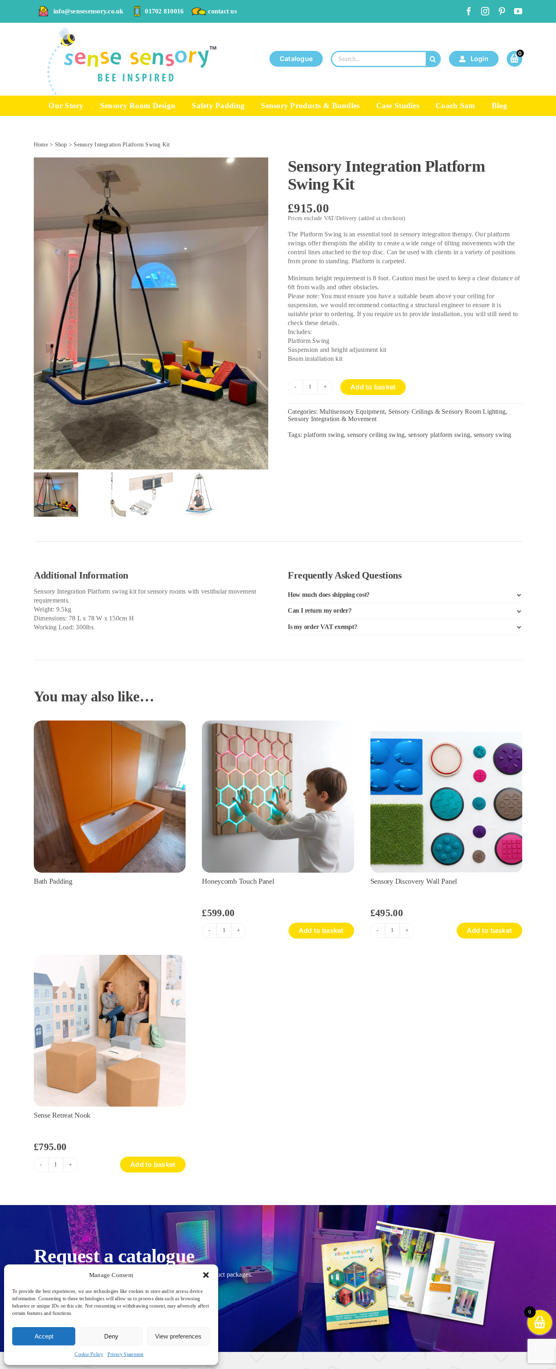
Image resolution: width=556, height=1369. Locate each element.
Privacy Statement (125, 1354)
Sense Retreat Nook (62, 1115)
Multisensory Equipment (352, 411)
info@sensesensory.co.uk (88, 11)
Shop (61, 145)
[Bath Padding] (110, 723)
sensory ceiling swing (376, 434)
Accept (44, 1336)
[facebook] (469, 11)
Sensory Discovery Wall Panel (413, 881)
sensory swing (493, 434)
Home (41, 145)
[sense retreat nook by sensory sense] (110, 957)
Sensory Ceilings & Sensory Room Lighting (447, 411)
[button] (206, 1275)
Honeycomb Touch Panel (238, 881)
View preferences (178, 1336)
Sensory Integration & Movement (332, 418)
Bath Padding (53, 881)
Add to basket (373, 387)
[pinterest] (502, 11)
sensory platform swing (439, 434)
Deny (111, 1336)
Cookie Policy (88, 1354)
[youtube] (518, 11)
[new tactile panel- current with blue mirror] (446, 723)
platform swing (324, 434)
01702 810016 (164, 11)
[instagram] (485, 11)
